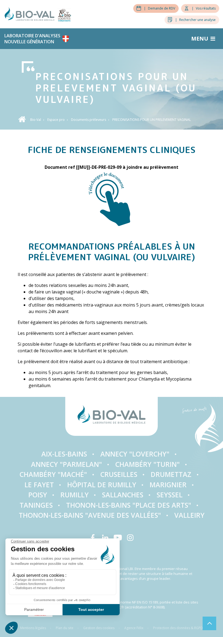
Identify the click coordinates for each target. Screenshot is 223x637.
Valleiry (189, 515)
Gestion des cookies (98, 628)
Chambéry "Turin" (147, 464)
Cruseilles (118, 474)
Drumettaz (171, 474)
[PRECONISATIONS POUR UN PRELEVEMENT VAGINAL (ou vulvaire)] (111, 199)
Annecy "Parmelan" (66, 464)
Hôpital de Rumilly (101, 484)
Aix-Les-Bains (64, 453)
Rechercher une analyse (195, 19)
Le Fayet (39, 484)
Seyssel (169, 494)
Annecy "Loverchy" (134, 453)
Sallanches (122, 494)
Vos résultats (204, 8)
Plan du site (64, 628)
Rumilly (74, 494)
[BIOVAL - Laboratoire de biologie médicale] (31, 13)
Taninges (36, 505)
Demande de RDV (159, 8)
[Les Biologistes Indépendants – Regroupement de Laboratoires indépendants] (64, 13)
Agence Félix (133, 628)
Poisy (37, 494)
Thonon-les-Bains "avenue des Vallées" (90, 515)
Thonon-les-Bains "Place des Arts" (128, 505)
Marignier (168, 484)
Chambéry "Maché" (53, 474)
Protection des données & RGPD (178, 628)
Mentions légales (33, 628)
